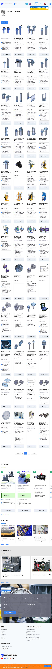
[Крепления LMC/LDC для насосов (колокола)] (31, 268)
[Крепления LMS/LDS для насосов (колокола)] (6, 307)
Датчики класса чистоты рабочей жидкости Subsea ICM (43, 423)
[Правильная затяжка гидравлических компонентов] (24, 534)
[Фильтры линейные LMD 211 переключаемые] (19, 63)
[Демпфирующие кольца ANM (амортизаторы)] (19, 383)
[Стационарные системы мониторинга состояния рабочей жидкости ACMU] (19, 415)
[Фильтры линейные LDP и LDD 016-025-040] (19, 30)
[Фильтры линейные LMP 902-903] (6, 97)
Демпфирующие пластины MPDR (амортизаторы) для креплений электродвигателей (31, 392)
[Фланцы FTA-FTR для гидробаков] (6, 383)
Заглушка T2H (17, 171)
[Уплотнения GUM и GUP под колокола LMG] (44, 268)
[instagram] (10, 658)
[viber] (30, 4)
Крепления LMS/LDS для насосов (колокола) (5, 315)
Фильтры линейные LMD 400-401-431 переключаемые (31, 71)
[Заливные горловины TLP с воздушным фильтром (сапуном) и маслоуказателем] (31, 345)
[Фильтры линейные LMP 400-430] (6, 63)
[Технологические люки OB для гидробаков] (6, 415)
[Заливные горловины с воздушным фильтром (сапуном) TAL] (19, 345)
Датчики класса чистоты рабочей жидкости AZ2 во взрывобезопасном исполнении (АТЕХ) (31, 425)
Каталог (17, 4)
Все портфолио (4, 553)
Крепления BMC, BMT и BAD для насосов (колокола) (18, 315)
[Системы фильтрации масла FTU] (44, 196)
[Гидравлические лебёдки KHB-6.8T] (40, 477)
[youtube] (2, 658)
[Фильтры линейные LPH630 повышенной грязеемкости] (6, 131)
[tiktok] (13, 658)
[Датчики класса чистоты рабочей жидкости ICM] (44, 229)
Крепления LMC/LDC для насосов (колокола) (31, 276)
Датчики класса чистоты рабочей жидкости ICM (42, 237)
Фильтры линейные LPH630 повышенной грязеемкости (5, 139)
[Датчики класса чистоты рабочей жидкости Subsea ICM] (44, 415)
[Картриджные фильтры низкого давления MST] (31, 131)
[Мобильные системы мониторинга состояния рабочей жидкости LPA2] (6, 345)
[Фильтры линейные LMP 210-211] (44, 30)
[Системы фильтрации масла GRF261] (6, 196)
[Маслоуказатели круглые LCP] (19, 268)
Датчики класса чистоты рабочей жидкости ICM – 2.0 (18, 237)
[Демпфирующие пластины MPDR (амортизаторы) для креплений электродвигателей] (31, 383)
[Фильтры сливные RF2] (6, 30)
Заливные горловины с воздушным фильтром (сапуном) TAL (19, 353)
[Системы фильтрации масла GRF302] (19, 196)
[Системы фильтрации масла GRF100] (44, 164)
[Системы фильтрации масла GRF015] (31, 164)
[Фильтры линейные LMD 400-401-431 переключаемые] (31, 63)
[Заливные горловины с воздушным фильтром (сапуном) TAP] (31, 307)
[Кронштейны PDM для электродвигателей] (44, 383)
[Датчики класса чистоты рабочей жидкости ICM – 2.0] (19, 229)
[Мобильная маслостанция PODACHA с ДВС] (24, 477)
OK (47, 8)
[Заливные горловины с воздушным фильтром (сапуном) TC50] (44, 345)
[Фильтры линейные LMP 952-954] (31, 97)
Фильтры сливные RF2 (6, 37)
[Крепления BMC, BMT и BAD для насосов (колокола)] (19, 307)
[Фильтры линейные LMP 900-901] (44, 63)
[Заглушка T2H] (19, 164)
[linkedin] (7, 658)
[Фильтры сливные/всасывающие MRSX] (44, 131)
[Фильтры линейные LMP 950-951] (19, 97)
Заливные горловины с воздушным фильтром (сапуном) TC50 (44, 353)
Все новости (3, 523)
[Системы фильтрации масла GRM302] (31, 196)
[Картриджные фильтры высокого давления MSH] (19, 131)
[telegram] (26, 4)
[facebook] (5, 658)
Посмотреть (7, 54)
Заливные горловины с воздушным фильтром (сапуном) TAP (31, 315)
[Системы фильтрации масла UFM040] (6, 229)
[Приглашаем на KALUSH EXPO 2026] (8, 534)
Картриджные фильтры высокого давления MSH (19, 139)
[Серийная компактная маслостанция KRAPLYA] (8, 477)
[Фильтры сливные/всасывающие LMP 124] (6, 164)
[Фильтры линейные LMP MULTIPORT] (31, 30)
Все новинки (3, 467)
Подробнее (25, 667)
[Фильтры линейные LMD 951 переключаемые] (44, 97)
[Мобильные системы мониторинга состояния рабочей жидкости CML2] (44, 307)
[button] (2, 514)
